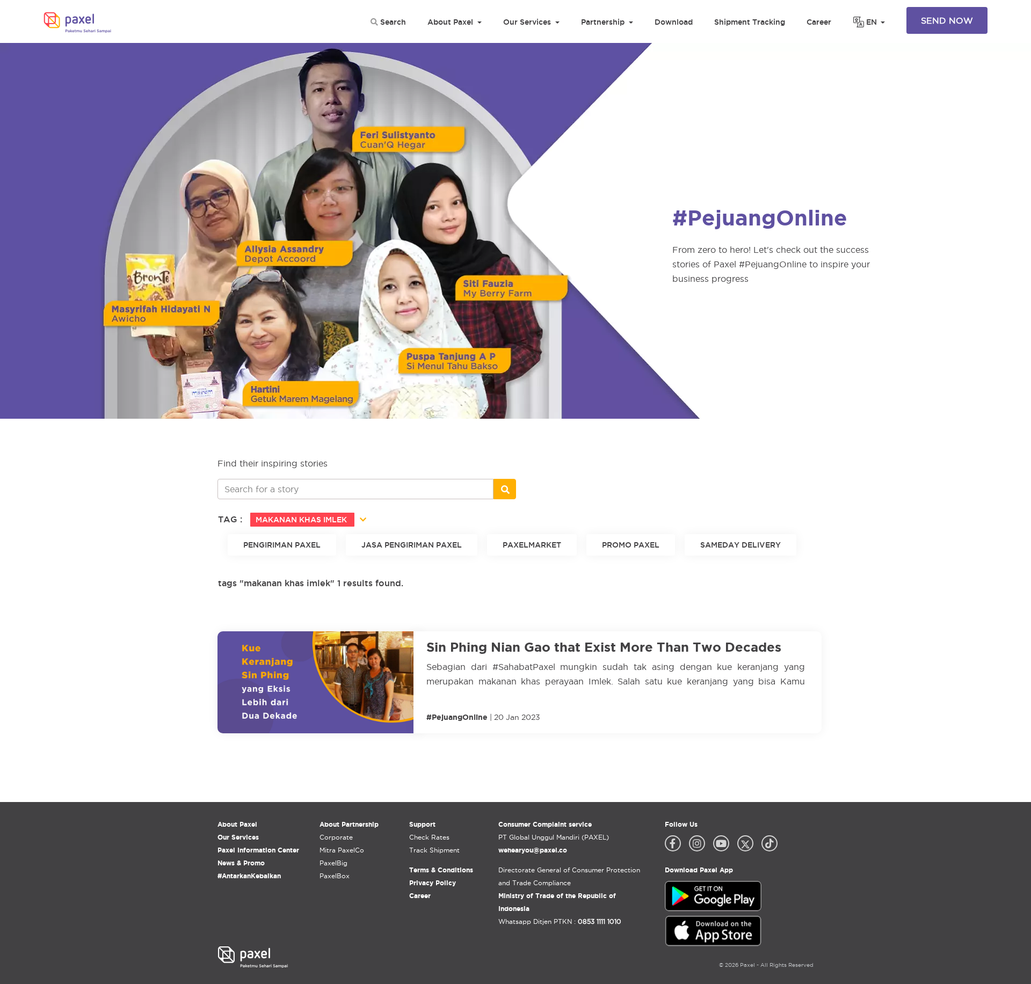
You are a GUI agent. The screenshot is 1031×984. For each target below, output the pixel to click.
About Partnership (349, 824)
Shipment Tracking (749, 22)
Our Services (527, 22)
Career (819, 22)
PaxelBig (333, 862)
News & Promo (241, 862)
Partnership (603, 22)
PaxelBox (335, 875)
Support (422, 824)
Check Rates (429, 837)
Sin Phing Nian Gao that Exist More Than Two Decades (603, 647)
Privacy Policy (432, 882)
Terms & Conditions (441, 869)
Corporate (336, 837)
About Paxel (450, 22)
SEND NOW (947, 20)
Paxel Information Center (258, 850)
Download (674, 22)
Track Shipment (434, 850)
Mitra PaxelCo (342, 850)
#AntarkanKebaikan (249, 875)
